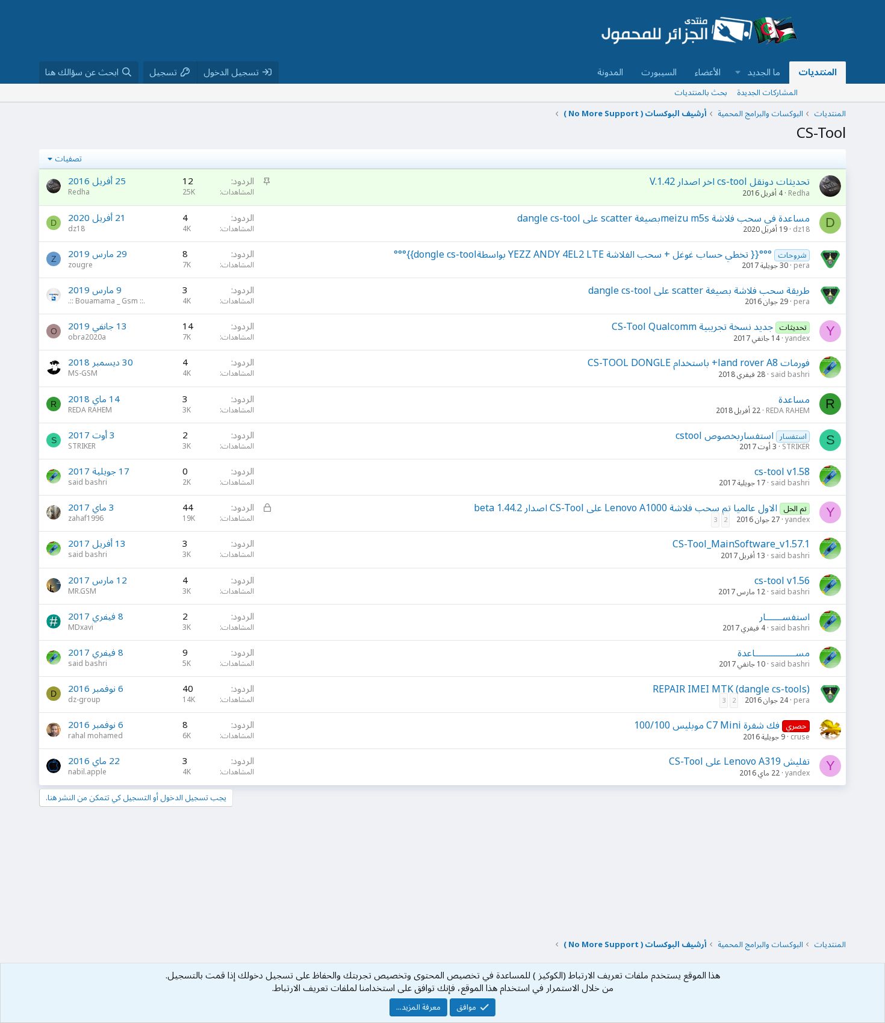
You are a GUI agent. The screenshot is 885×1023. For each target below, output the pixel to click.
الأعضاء (708, 72)
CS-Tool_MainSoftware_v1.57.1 (741, 544)
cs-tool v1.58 (782, 472)
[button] (738, 72)
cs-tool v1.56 (782, 581)
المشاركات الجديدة (767, 92)
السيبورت (659, 72)
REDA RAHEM (788, 410)
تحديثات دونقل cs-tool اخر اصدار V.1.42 (730, 182)
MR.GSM (82, 591)
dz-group (84, 699)
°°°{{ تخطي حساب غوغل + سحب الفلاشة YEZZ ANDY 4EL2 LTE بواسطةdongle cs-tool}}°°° (583, 254)
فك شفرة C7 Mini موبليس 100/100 (707, 725)
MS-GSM (83, 373)
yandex (797, 338)
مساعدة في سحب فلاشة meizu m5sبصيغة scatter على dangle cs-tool (663, 218)
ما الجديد (764, 72)
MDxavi (80, 627)
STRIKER (796, 447)
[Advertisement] (306, 31)
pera (801, 265)
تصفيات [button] (68, 159)
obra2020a (87, 337)
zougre (80, 265)
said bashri (790, 374)
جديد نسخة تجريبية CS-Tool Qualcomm (692, 327)
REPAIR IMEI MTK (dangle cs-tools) (731, 689)
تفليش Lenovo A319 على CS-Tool (739, 761)
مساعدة (794, 400)
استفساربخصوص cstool (724, 436)
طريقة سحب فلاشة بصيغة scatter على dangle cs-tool (699, 291)
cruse (800, 737)
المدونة (610, 72)
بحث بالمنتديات (700, 92)
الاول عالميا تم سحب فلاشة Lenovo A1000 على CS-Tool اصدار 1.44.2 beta (625, 508)
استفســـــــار (784, 617)
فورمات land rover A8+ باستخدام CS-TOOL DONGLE (699, 363)
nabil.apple (87, 772)
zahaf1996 (86, 518)
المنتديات (817, 72)
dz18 (801, 229)
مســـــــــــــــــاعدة (774, 653)
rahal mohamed (95, 736)
